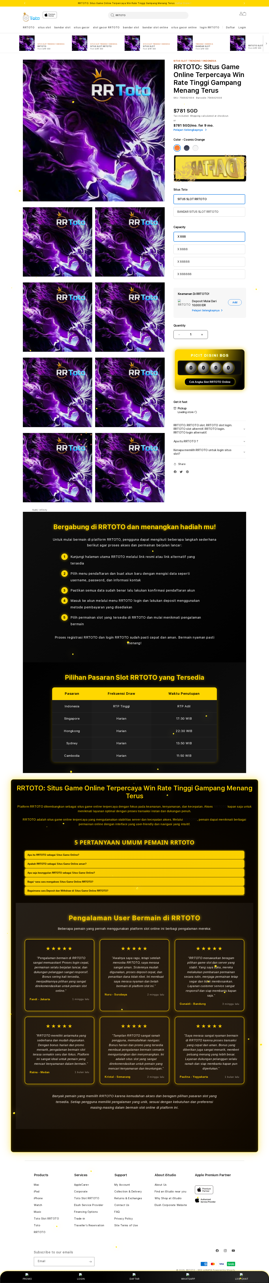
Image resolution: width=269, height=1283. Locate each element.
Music (37, 1211)
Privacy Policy (123, 1218)
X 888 (182, 236)
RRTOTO (29, 27)
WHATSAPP (188, 1278)
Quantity (179, 325)
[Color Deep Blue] (187, 148)
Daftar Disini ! (183, 3)
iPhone (38, 1198)
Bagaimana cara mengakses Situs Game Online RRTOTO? (60, 881)
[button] (29, 27)
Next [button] (244, 3)
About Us (161, 1184)
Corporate (80, 1191)
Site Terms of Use (126, 1225)
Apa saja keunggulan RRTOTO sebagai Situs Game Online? (61, 872)
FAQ (117, 1211)
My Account (122, 1184)
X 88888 (183, 261)
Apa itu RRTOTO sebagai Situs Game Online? (53, 855)
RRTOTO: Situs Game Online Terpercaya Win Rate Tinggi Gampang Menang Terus (134, 3)
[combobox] (148, 15)
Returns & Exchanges (128, 1198)
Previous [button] (25, 3)
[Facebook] (176, 472)
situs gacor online (184, 27)
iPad (36, 1191)
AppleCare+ (81, 1184)
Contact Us (121, 1205)
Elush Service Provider (88, 1205)
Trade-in (79, 1218)
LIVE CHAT (241, 1278)
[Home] (31, 16)
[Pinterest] (188, 472)
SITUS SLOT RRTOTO (192, 199)
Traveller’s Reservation (89, 1225)
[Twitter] (182, 472)
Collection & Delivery (128, 1191)
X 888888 (184, 274)
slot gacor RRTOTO (106, 27)
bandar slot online (155, 27)
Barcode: (201, 98)
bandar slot (62, 27)
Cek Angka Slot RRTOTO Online (209, 381)
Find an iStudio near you (170, 1191)
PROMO (27, 1278)
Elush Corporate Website (171, 1205)
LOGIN (81, 1278)
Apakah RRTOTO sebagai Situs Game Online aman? (57, 863)
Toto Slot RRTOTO (46, 1218)
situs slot (44, 27)
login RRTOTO (209, 27)
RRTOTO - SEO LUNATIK (199, 1270)
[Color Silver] (195, 148)
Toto (37, 1225)
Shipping (195, 116)
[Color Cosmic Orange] (177, 148)
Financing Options (86, 1211)
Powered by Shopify (224, 1270)
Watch (38, 1205)
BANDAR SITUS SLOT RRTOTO (197, 211)
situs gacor (82, 27)
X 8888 (182, 249)
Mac (36, 1184)
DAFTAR (134, 1278)
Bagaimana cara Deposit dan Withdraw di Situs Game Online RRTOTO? (67, 890)
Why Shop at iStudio (168, 1198)
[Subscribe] (90, 1261)
